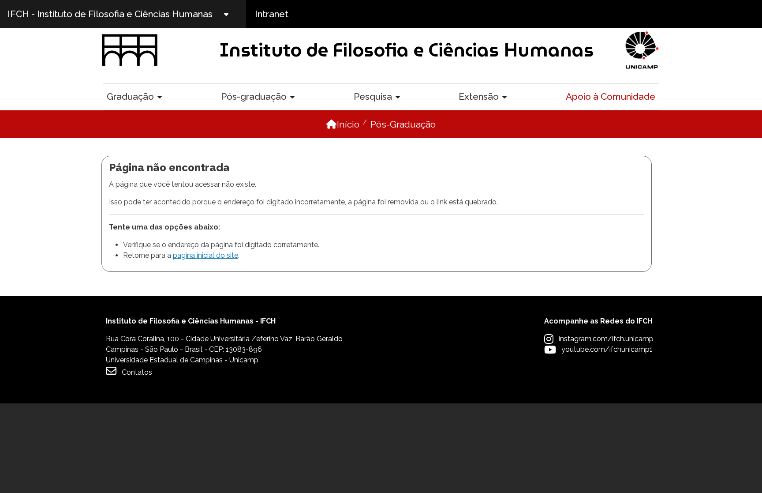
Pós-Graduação (403, 124)
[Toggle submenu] (233, 14)
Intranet (271, 13)
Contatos (137, 372)
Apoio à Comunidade (610, 96)
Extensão (479, 96)
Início (348, 124)
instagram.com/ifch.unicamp (606, 339)
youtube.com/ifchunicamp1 (607, 349)
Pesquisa (373, 96)
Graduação (130, 96)
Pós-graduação (254, 96)
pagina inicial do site (205, 255)
